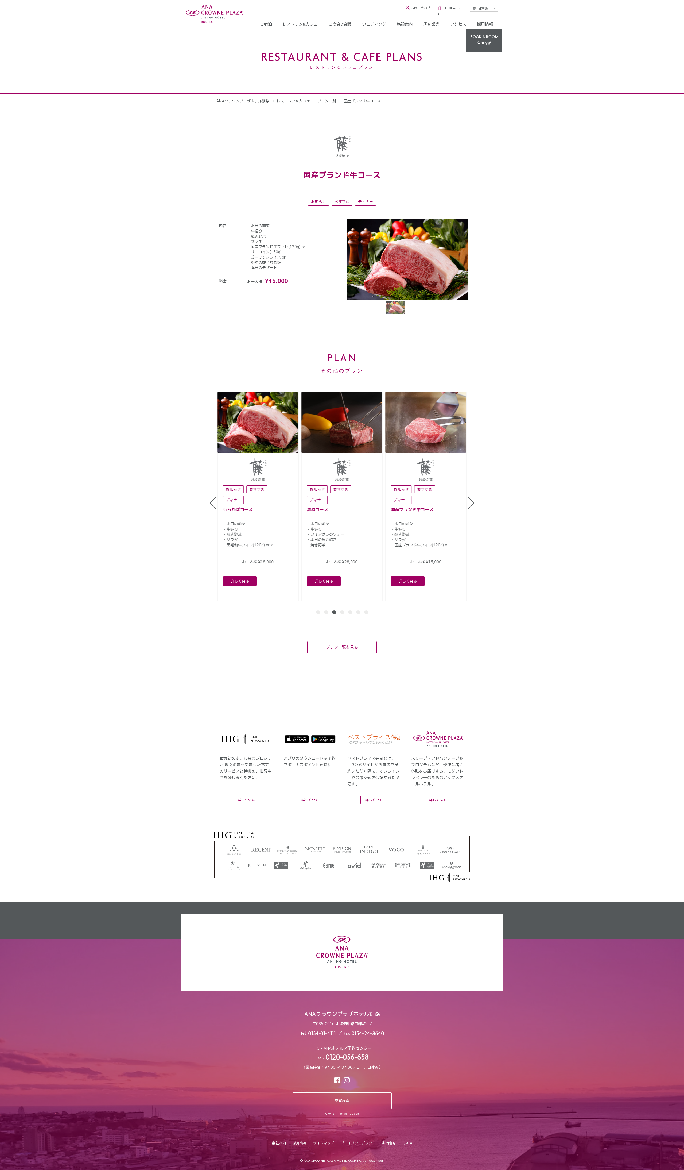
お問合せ (389, 1143)
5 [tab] (350, 612)
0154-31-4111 (322, 1034)
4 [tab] (342, 612)
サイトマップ (323, 1143)
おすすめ (342, 201)
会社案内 (279, 1143)
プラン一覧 (326, 100)
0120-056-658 (347, 1058)
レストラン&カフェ (300, 24)
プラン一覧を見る (342, 647)
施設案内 (405, 24)
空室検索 (342, 1100)
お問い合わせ (420, 8)
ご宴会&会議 (339, 24)
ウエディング (374, 24)
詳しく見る (239, 581)
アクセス (458, 24)
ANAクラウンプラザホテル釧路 (242, 100)
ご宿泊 (266, 24)
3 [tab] (334, 612)
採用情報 (485, 24)
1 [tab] (318, 612)
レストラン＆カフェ (293, 100)
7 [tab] (366, 612)
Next (471, 503)
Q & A (407, 1143)
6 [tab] (358, 612)
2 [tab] (326, 612)
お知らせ (318, 201)
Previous (213, 503)
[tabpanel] (257, 496)
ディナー (365, 201)
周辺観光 (431, 24)
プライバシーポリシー (358, 1143)
